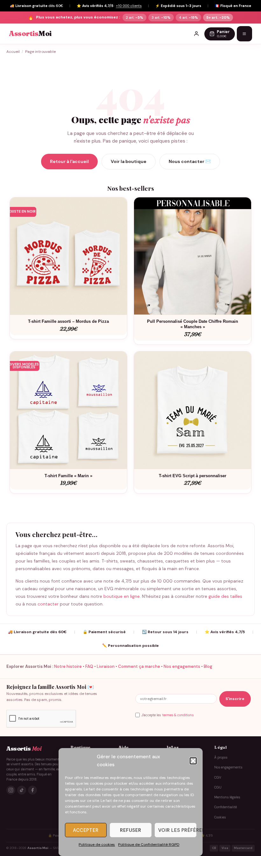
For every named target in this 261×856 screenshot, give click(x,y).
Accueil (13, 51)
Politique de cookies (97, 844)
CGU (218, 787)
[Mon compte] (196, 34)
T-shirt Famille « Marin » (68, 475)
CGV (217, 777)
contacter (48, 604)
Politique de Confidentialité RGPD (148, 844)
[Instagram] (10, 790)
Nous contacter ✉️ (190, 161)
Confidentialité (225, 807)
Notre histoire (68, 666)
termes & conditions (178, 715)
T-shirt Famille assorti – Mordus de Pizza (68, 321)
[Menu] (244, 33)
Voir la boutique (128, 161)
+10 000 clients (129, 6)
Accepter (86, 830)
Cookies (220, 817)
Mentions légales (227, 797)
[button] (193, 761)
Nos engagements (182, 666)
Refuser (130, 830)
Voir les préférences (177, 830)
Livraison (106, 666)
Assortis (30, 33)
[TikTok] (21, 790)
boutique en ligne (121, 596)
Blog (208, 666)
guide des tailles (225, 596)
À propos (220, 757)
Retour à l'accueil (69, 161)
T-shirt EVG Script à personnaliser (192, 475)
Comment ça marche (139, 666)
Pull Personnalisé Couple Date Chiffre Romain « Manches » (192, 324)
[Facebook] (32, 790)
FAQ (89, 666)
